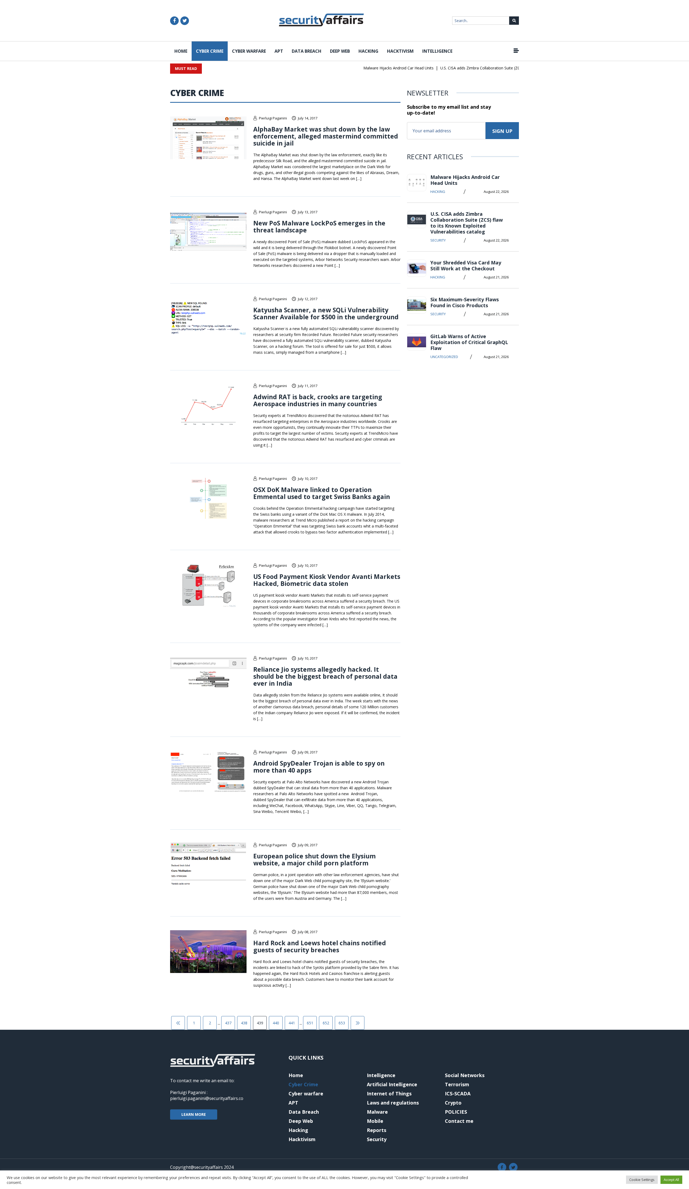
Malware (377, 1112)
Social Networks (464, 1075)
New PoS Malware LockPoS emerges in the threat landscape (319, 226)
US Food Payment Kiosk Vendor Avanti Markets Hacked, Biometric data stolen (326, 580)
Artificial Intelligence (392, 1084)
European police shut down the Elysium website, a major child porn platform (314, 859)
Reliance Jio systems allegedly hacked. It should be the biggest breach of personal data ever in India (325, 676)
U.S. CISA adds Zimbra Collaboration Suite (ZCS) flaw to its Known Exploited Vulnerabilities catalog (510, 67)
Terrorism (457, 1084)
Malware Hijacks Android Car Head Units (383, 67)
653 (342, 1022)
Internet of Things (389, 1093)
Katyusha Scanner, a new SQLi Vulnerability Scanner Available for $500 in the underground (326, 313)
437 (228, 1022)
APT (279, 51)
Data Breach (306, 51)
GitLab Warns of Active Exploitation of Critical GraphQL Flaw (469, 342)
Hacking (368, 51)
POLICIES (456, 1112)
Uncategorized (444, 356)
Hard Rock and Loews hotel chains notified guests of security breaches (319, 946)
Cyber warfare (249, 51)
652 (326, 1022)
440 (276, 1022)
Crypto (453, 1102)
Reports (376, 1130)
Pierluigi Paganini (273, 118)
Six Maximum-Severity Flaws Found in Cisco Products (464, 302)
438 (244, 1022)
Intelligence (437, 51)
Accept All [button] (671, 1179)
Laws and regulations (393, 1102)
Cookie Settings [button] (642, 1179)
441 (292, 1022)
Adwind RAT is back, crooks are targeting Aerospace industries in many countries (317, 400)
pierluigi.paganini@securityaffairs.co (206, 1098)
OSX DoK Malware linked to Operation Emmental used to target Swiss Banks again (321, 493)
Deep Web (340, 51)
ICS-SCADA (457, 1093)
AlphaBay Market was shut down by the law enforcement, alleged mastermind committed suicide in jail (325, 136)
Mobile (375, 1121)
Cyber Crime (209, 51)
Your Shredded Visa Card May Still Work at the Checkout (465, 265)
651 (310, 1022)
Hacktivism (400, 51)
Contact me (459, 1121)
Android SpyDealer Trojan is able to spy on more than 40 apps (319, 766)
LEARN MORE (193, 1114)
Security (438, 240)
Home (180, 51)
